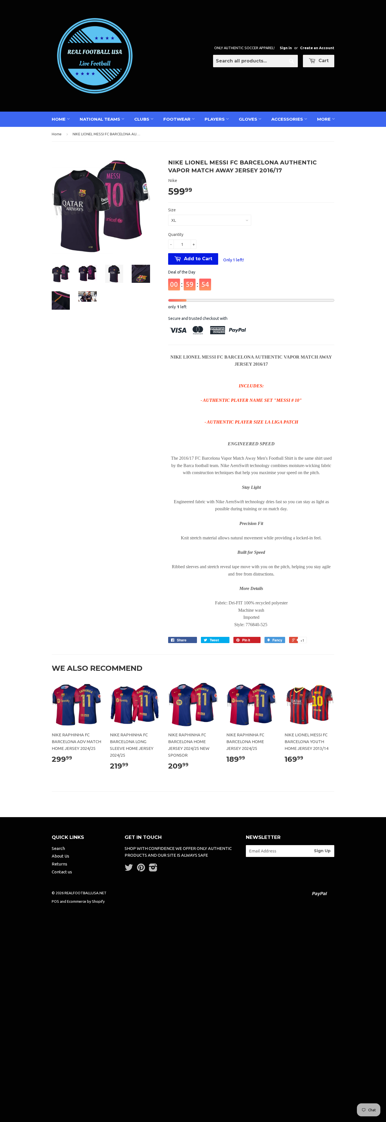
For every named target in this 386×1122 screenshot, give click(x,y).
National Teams (100, 119)
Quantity (175, 234)
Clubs (142, 119)
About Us (60, 856)
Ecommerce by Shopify (86, 901)
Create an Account (317, 48)
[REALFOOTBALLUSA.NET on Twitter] (129, 869)
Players (215, 119)
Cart (323, 60)
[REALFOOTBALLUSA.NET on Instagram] (153, 869)
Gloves (248, 119)
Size (172, 210)
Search (58, 848)
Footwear (177, 119)
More (324, 119)
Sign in (286, 48)
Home (59, 119)
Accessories (287, 119)
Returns (59, 863)
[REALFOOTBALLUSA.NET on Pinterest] (141, 869)
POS (55, 901)
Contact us (62, 871)
